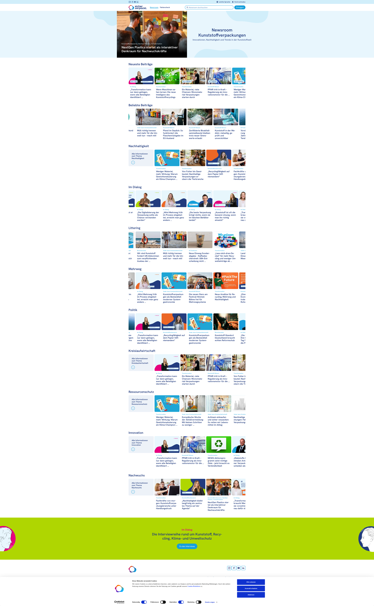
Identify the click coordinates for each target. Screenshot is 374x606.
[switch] (163, 602)
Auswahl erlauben (251, 588)
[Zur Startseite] (138, 7)
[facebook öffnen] (132, 2)
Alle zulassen (251, 582)
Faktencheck (165, 7)
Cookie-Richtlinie (193, 586)
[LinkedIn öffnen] (137, 2)
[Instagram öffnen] (130, 2)
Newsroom (154, 7)
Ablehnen (251, 595)
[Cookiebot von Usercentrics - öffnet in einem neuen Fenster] (119, 602)
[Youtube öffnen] (135, 2)
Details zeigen (210, 602)
